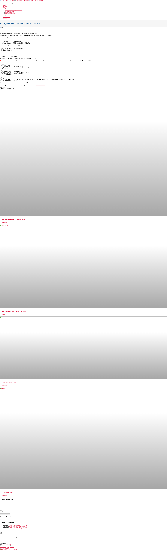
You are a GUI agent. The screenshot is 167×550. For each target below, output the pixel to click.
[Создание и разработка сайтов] (7, 0)
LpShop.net (8, 544)
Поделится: (2, 87)
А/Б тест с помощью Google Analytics (13, 219)
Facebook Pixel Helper (40, 85)
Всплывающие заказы (9, 382)
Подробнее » (4, 222)
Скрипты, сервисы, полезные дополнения (12, 29)
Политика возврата (4, 548)
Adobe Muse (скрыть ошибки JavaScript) (18, 525)
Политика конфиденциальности (7, 547)
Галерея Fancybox (7, 492)
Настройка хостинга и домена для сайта (18, 530)
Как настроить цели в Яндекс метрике (14, 311)
